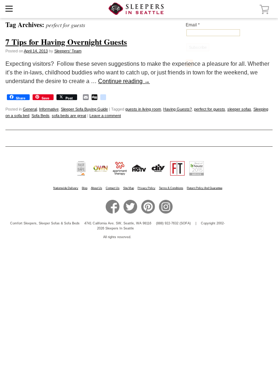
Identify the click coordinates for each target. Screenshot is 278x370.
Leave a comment (105, 115)
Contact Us (112, 188)
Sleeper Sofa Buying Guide (84, 109)
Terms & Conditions (171, 188)
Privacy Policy (146, 188)
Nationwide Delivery (65, 188)
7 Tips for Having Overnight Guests (66, 42)
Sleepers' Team (67, 51)
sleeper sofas (239, 109)
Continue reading (124, 81)
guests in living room (143, 109)
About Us (96, 188)
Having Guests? (177, 109)
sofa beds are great (69, 115)
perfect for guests (209, 109)
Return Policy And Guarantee (204, 188)
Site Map (128, 188)
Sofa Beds (40, 115)
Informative (49, 109)
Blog (84, 188)
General (30, 109)
